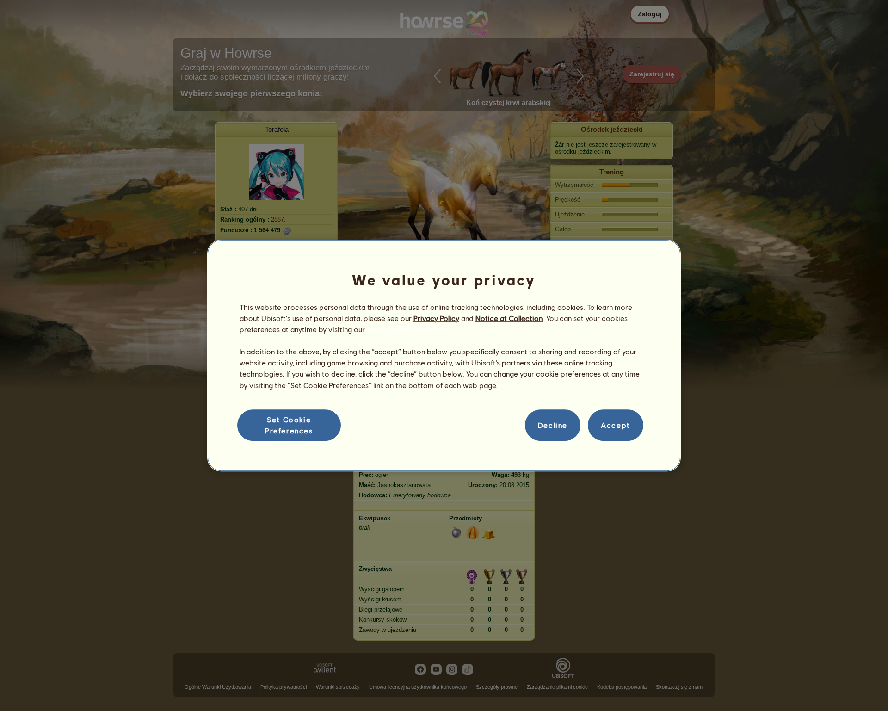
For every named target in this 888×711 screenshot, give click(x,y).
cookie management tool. (409, 329)
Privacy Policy (436, 318)
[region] (444, 356)
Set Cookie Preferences (289, 425)
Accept (615, 424)
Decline (552, 424)
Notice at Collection (509, 318)
